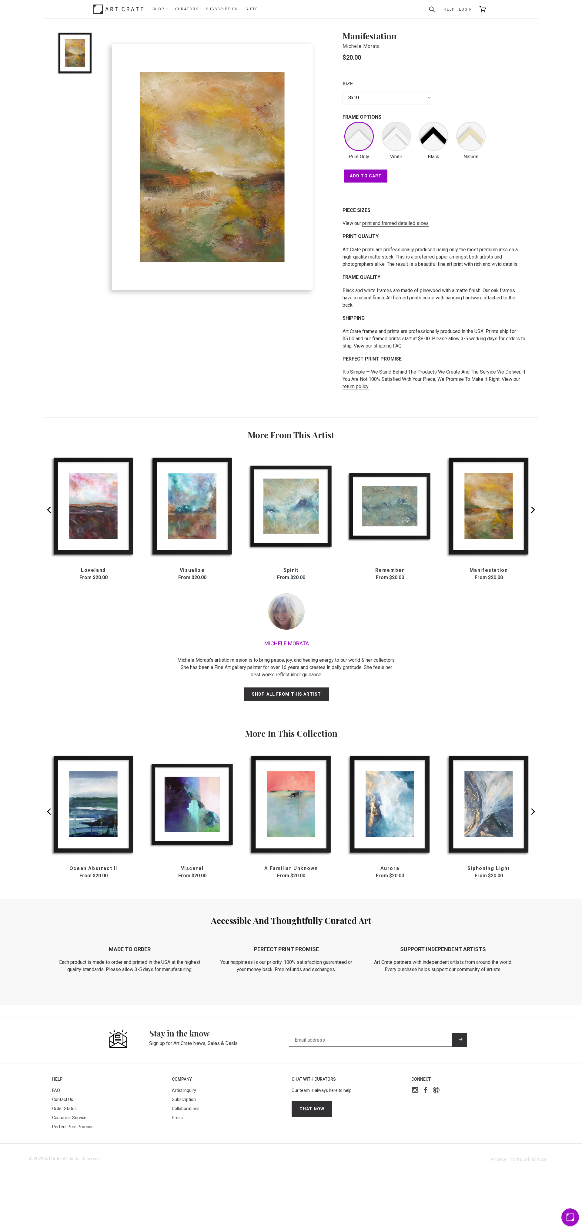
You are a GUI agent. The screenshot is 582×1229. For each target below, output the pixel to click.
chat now (311, 1108)
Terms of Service (528, 1159)
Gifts (252, 9)
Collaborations (185, 1108)
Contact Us (62, 1099)
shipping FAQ (387, 346)
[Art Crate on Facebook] (425, 1091)
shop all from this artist (286, 694)
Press (177, 1117)
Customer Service (69, 1117)
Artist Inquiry (184, 1090)
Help (449, 9)
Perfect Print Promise (73, 1126)
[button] (531, 510)
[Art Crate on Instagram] (415, 1091)
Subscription (222, 9)
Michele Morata (361, 46)
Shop (159, 9)
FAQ (56, 1090)
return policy (356, 386)
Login (465, 9)
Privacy (498, 1159)
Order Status (64, 1108)
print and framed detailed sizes (395, 223)
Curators (187, 9)
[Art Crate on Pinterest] (436, 1091)
